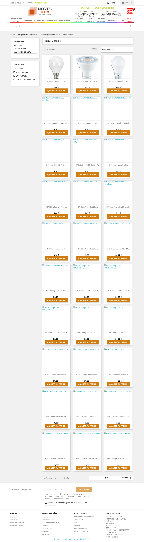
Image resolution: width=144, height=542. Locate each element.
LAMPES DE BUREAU (22, 52)
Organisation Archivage (78, 20)
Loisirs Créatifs (90, 20)
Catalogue (13, 517)
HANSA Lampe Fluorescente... (56, 375)
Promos (121, 20)
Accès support (41, 3)
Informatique (51, 20)
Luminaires (19, 41)
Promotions (14, 520)
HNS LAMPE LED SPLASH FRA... (56, 458)
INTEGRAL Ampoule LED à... (87, 207)
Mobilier (112, 20)
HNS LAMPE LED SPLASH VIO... (87, 417)
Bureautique (64, 20)
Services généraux (101, 20)
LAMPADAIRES (20, 49)
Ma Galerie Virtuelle (81, 531)
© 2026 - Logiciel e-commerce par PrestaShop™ (72, 539)
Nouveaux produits (17, 523)
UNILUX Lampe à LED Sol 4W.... (118, 249)
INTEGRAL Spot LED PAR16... (87, 81)
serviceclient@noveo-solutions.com (115, 535)
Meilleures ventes (16, 526)
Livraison (45, 517)
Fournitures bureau (16, 20)
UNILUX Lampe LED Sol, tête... (56, 291)
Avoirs (76, 522)
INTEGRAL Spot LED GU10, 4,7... (87, 165)
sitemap (45, 531)
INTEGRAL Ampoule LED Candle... (56, 123)
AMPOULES (18, 45)
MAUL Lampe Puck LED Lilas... (118, 458)
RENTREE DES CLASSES (129, 20)
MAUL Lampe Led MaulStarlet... (87, 291)
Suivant (127, 478)
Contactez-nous (47, 528)
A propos (45, 526)
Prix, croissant (117, 49)
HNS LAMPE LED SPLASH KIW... (118, 417)
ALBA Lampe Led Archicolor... (118, 375)
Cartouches (39, 20)
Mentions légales (48, 520)
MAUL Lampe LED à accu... (87, 333)
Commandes (78, 520)
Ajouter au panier (56, 90)
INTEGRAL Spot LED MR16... (56, 207)
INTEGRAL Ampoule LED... (56, 81)
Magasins (45, 534)
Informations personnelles (84, 517)
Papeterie (28, 20)
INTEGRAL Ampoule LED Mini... (118, 123)
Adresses (77, 525)
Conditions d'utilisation (50, 523)
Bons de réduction (81, 528)
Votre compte (80, 513)
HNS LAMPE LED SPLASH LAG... (87, 458)
